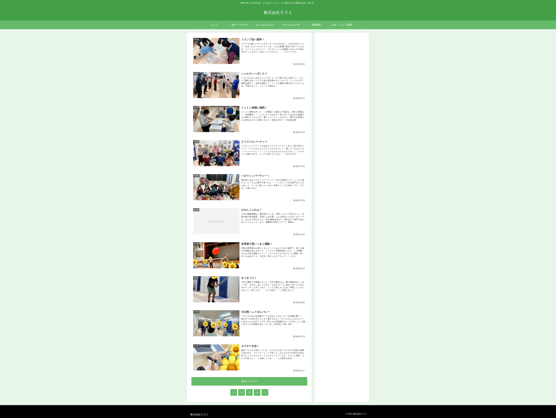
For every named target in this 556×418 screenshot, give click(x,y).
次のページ (249, 381)
